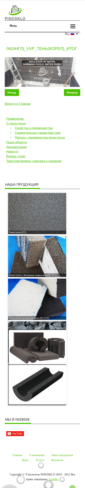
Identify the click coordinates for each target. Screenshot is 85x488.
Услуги (40, 460)
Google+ (54, 479)
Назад (11, 92)
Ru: (68, 33)
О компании (37, 455)
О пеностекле (16, 123)
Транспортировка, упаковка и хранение (33, 161)
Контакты (57, 460)
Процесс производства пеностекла (40, 137)
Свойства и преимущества (34, 128)
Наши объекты (16, 142)
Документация (16, 147)
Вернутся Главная (18, 104)
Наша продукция (62, 455)
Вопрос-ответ (16, 156)
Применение (15, 119)
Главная (17, 455)
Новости (12, 151)
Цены (25, 460)
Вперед (72, 92)
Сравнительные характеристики (37, 133)
